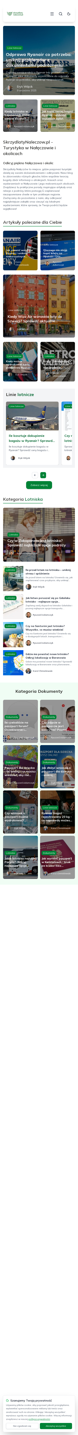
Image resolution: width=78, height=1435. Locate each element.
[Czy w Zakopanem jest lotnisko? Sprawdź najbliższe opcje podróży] (39, 535)
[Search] (61, 14)
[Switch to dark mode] (68, 14)
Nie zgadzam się (22, 1426)
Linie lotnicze (14, 48)
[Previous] (35, 475)
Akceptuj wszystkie (56, 1426)
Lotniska (10, 105)
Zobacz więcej (39, 485)
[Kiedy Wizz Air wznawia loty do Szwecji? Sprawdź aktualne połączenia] (39, 306)
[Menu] (52, 13)
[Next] (43, 475)
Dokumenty (12, 717)
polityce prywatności (39, 1419)
